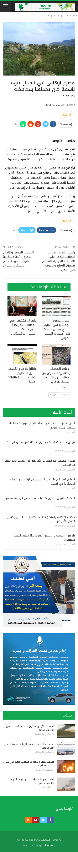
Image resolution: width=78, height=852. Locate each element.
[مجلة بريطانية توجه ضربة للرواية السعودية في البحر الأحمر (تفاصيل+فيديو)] (66, 748)
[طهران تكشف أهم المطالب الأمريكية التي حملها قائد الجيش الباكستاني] (22, 306)
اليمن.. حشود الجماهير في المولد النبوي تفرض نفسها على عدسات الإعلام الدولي (41, 425)
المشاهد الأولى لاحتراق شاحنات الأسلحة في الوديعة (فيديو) (40, 498)
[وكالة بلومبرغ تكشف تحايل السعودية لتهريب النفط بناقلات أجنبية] (22, 354)
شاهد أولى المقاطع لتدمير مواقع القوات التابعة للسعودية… (32, 781)
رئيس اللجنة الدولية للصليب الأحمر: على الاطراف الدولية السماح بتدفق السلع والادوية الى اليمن (58, 261)
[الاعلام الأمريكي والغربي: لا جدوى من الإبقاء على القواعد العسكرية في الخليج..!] (56, 354)
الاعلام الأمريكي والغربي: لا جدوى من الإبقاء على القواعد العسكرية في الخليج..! (42, 481)
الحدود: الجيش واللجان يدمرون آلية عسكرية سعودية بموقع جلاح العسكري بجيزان (18, 259)
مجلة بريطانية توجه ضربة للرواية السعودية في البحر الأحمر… (29, 746)
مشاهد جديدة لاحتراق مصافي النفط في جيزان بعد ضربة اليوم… (28, 764)
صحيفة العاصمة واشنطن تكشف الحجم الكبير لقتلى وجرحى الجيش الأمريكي (41, 519)
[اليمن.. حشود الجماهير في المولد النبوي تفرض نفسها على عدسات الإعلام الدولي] (56, 306)
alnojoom (49, 845)
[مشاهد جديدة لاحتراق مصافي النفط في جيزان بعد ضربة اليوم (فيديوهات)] (66, 766)
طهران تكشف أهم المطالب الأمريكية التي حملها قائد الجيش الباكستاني (39, 462)
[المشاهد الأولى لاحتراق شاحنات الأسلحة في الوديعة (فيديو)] (66, 731)
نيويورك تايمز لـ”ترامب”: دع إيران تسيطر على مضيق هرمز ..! (41, 442)
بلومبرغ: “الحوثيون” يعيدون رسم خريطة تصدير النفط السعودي (44, 537)
